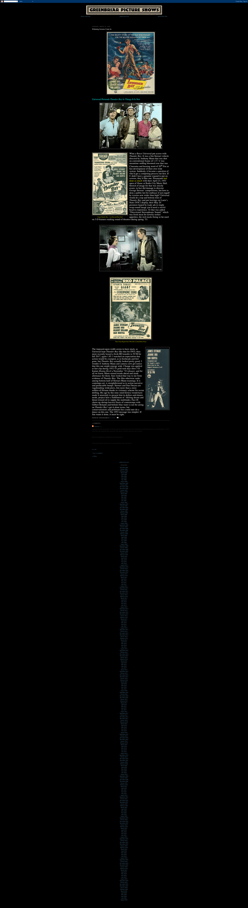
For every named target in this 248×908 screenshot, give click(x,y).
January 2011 (124, 574)
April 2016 (124, 683)
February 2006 (124, 471)
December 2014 (124, 656)
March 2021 (124, 786)
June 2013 (124, 624)
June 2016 (124, 687)
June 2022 (124, 812)
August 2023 (124, 837)
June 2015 (124, 666)
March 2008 (124, 514)
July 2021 (124, 793)
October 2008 (124, 527)
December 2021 (124, 802)
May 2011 (124, 581)
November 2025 (124, 884)
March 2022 (124, 807)
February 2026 (124, 889)
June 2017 (124, 708)
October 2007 (124, 506)
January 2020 (124, 762)
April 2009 (124, 537)
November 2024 (124, 863)
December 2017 (124, 718)
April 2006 (124, 474)
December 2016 (124, 697)
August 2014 (124, 649)
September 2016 (124, 692)
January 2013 (124, 616)
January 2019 (124, 741)
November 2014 (124, 654)
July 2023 (124, 835)
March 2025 (124, 870)
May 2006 (124, 476)
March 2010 (124, 556)
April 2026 (124, 893)
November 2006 (124, 487)
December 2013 (124, 635)
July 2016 (124, 689)
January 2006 (124, 469)
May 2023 (124, 832)
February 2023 (124, 826)
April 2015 (124, 663)
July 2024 (124, 856)
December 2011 (124, 593)
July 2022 (124, 814)
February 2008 (124, 513)
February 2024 (124, 847)
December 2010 (124, 572)
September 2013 (124, 629)
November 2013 (124, 633)
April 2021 (124, 788)
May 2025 (124, 873)
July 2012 (124, 605)
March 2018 (124, 724)
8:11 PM (94, 449)
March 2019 (124, 744)
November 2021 (124, 800)
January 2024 (124, 846)
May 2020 (124, 769)
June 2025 (124, 875)
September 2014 (124, 650)
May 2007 (124, 497)
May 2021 (124, 790)
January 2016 (124, 678)
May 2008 (124, 518)
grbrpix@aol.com (124, 16)
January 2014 (124, 636)
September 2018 (124, 734)
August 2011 (124, 586)
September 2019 (124, 755)
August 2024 (124, 858)
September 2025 (124, 880)
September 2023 (124, 839)
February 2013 (124, 617)
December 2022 (124, 823)
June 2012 (124, 603)
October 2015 (124, 673)
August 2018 (124, 732)
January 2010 (124, 553)
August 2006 (124, 481)
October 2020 (124, 778)
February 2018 (124, 722)
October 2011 (124, 589)
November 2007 (124, 507)
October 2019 (124, 757)
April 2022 (124, 809)
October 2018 (124, 736)
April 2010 (124, 558)
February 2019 (124, 743)
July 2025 (124, 877)
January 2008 (124, 511)
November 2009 (124, 549)
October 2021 (124, 799)
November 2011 (124, 591)
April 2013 (124, 621)
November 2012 (124, 612)
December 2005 (124, 467)
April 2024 (124, 851)
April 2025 (124, 872)
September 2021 (124, 797)
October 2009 (124, 548)
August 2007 (124, 502)
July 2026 (124, 898)
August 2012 (124, 607)
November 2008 (124, 528)
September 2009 (124, 546)
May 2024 (124, 853)
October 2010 (124, 568)
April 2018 (124, 725)
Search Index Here (162, 16)
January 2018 (124, 720)
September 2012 (124, 609)
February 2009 (124, 534)
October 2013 (124, 631)
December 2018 (124, 739)
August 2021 (124, 795)
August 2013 (124, 628)
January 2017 (124, 699)
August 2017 (124, 711)
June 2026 (124, 896)
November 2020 (124, 779)
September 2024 (124, 860)
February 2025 (124, 868)
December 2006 (124, 488)
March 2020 (124, 765)
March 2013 (124, 619)
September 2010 (124, 567)
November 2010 (124, 570)
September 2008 (124, 525)
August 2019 (124, 753)
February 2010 (124, 554)
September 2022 (124, 818)
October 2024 (124, 861)
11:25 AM (112, 417)
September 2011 (124, 588)
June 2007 (124, 499)
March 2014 (124, 640)
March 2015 (124, 661)
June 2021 (124, 792)
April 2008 (124, 516)
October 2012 (124, 610)
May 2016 (124, 685)
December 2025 (124, 886)
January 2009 (124, 532)
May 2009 (124, 539)
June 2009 (124, 541)
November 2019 (124, 758)
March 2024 (124, 849)
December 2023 (124, 844)
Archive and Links (85, 16)
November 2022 (124, 821)
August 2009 (124, 544)
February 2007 (124, 492)
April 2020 (124, 767)
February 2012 (124, 596)
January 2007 (124, 490)
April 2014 (124, 642)
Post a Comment (98, 453)
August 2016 (124, 690)
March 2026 (124, 891)
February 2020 (124, 764)
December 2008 (124, 530)
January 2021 (124, 783)
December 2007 (124, 509)
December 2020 (124, 781)
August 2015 (124, 670)
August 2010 (124, 565)
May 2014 (124, 643)
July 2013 (124, 626)
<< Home (94, 456)
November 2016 (124, 696)
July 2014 (124, 647)
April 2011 (124, 579)
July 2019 (124, 751)
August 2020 (124, 774)
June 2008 (124, 520)
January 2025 (124, 867)
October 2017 (124, 715)
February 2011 (124, 575)
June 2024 (124, 854)
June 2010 (124, 561)
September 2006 (124, 483)
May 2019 (124, 748)
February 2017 (124, 701)
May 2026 (124, 894)
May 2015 (124, 664)
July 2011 (124, 584)
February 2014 (124, 638)
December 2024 (124, 865)
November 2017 (124, 717)
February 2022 (124, 806)
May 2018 (124, 727)
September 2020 (124, 776)
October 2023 (124, 840)
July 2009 (124, 542)
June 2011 (124, 582)
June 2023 (124, 833)
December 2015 (124, 677)
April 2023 (124, 830)
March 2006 (124, 473)
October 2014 (124, 652)
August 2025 (124, 879)
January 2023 (124, 825)
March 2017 (124, 703)
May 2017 (124, 706)
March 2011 (124, 577)
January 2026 (124, 887)
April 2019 (124, 746)
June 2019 (124, 750)
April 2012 (124, 600)
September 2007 (124, 504)
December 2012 (124, 614)
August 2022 (124, 816)
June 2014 (124, 645)
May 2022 (124, 811)
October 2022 (124, 819)
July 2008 (124, 521)
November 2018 (124, 738)
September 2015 (124, 671)
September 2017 (124, 713)
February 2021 (124, 785)
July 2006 (124, 480)
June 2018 (124, 729)
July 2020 (124, 772)
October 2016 (124, 694)
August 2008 (124, 523)
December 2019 (124, 760)
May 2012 (124, 602)
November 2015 (124, 675)
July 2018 (124, 731)
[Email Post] (117, 418)
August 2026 (124, 900)
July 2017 (124, 710)
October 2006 (124, 485)
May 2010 (124, 560)
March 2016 (124, 682)
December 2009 (124, 551)
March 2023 (124, 828)
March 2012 (124, 598)
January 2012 (124, 595)
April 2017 (124, 704)
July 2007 (124, 500)
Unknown (96, 426)
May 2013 (124, 622)
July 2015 (124, 668)
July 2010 (124, 563)
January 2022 (124, 804)
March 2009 (124, 535)
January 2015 (124, 657)
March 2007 (124, 493)
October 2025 (124, 882)
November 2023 (124, 842)
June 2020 (124, 771)
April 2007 (124, 495)
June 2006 (124, 478)
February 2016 (124, 680)
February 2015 (124, 659)
